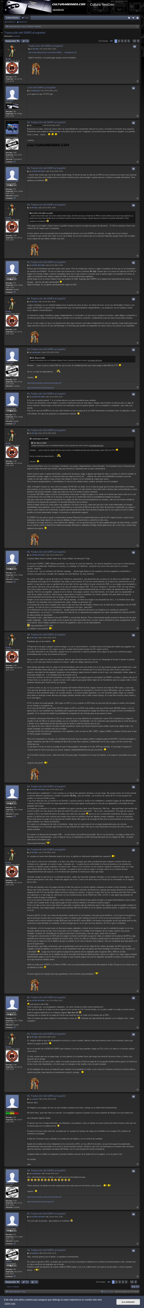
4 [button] (125, 41)
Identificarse (11, 22)
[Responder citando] (134, 46)
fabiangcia (10, 100)
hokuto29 (16, 36)
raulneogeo (10, 362)
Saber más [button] (9, 1303)
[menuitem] (129, 18)
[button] (111, 41)
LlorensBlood (11, 135)
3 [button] (122, 41)
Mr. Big (8, 59)
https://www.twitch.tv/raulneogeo (39, 388)
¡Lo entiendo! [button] (128, 1302)
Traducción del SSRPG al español (24, 32)
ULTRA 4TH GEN (12, 181)
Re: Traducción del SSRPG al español (46, 122)
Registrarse (23, 22)
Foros (26, 18)
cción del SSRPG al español (41, 87)
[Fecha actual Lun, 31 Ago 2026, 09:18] (137, 26)
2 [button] (119, 41)
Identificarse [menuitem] (133, 18)
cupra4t (8, 1109)
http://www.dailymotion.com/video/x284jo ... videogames (51, 52)
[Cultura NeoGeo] (46, 7)
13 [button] (134, 41)
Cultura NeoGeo (12, 18)
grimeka (9, 1261)
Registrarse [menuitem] (138, 18)
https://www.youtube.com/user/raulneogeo (43, 383)
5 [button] (128, 41)
